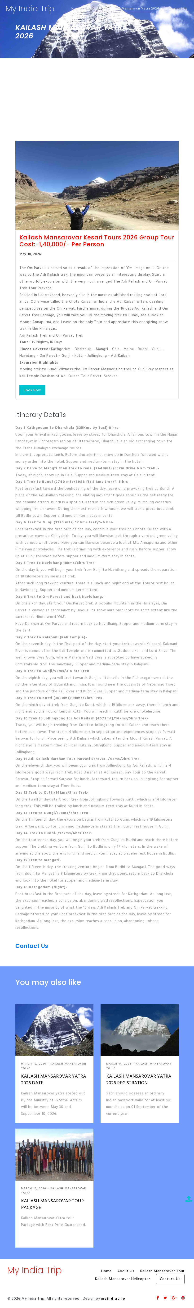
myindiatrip (113, 1299)
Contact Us (178, 8)
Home (76, 8)
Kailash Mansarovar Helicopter (122, 1279)
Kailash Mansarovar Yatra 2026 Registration (138, 1079)
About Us (95, 8)
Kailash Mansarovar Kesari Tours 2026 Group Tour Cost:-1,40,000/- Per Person (96, 241)
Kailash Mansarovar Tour (162, 1271)
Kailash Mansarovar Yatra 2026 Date (53, 1079)
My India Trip (29, 9)
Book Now (32, 390)
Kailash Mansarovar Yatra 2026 (135, 8)
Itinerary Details (40, 415)
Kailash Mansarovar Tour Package (52, 1204)
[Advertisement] (97, 94)
